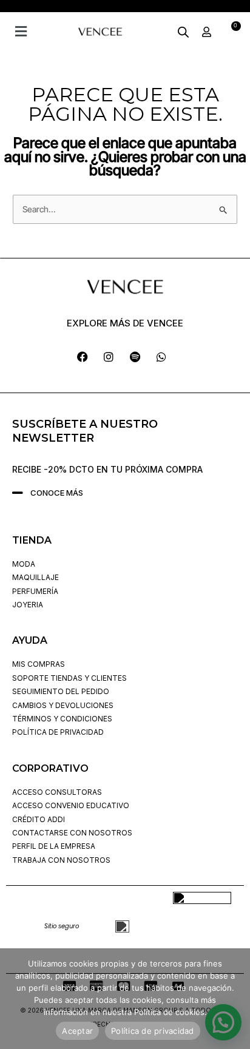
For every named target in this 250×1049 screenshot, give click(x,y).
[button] (20, 31)
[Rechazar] (235, 999)
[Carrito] (231, 31)
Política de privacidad (152, 1031)
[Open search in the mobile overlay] (183, 32)
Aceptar (77, 1031)
